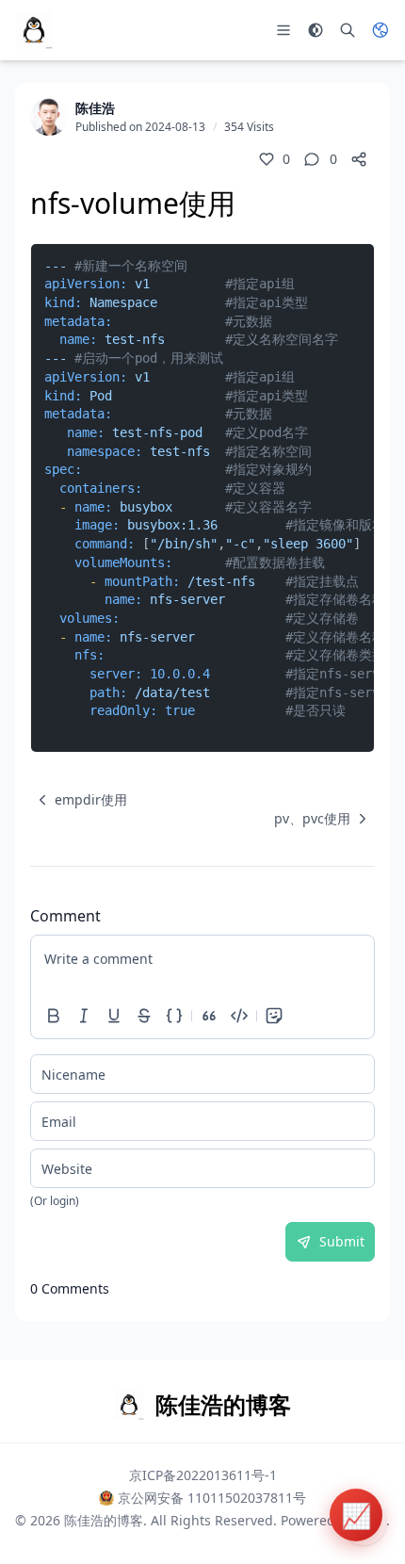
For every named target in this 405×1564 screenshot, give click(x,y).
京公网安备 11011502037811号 (212, 1498)
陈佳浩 (95, 108)
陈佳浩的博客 (103, 1520)
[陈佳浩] (49, 117)
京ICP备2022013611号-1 (203, 1475)
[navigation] (78, 799)
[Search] (347, 30)
